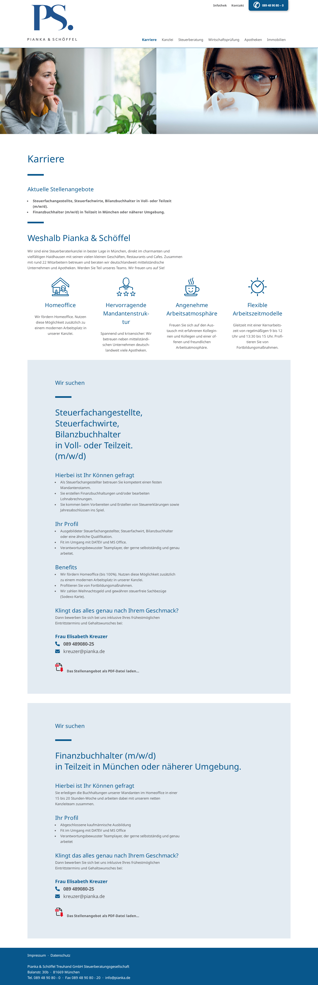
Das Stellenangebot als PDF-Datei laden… (103, 671)
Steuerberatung (190, 39)
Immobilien (276, 39)
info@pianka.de (117, 977)
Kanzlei (167, 39)
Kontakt (237, 5)
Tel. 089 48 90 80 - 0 (44, 977)
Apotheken (253, 39)
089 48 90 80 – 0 (273, 5)
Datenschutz (60, 955)
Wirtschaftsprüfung (223, 39)
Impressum (36, 955)
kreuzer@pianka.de (84, 651)
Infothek (220, 5)
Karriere (149, 39)
